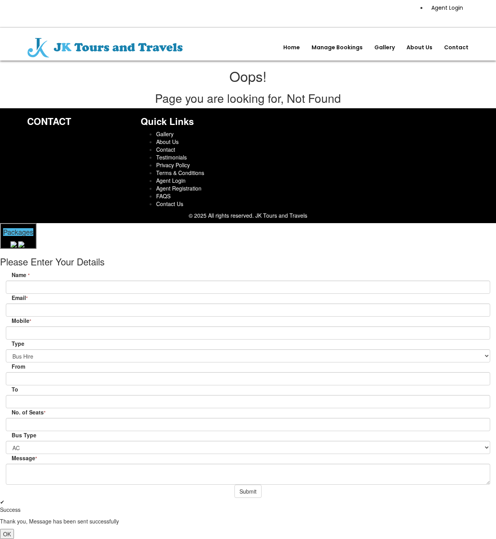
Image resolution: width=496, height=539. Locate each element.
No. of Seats (29, 412)
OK (7, 534)
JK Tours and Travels (281, 215)
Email (20, 298)
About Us (419, 47)
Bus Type (24, 435)
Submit (248, 491)
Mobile (21, 320)
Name (21, 275)
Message (24, 458)
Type (18, 343)
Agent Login (447, 8)
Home (291, 47)
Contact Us (169, 204)
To (15, 389)
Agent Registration (179, 188)
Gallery (384, 47)
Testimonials (171, 157)
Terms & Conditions (180, 173)
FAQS (163, 196)
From (18, 366)
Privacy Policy (173, 165)
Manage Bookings (337, 47)
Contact (456, 47)
